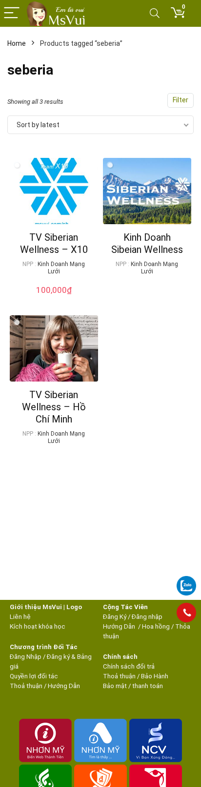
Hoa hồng (156, 626)
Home (16, 43)
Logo (74, 607)
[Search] (154, 13)
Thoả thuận (26, 686)
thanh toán (147, 686)
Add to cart (53, 299)
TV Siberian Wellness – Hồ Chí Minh (54, 407)
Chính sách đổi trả (129, 666)
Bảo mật (115, 686)
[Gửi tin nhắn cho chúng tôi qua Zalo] (186, 580)
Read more (147, 289)
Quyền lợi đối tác (34, 676)
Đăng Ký (115, 616)
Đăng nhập (147, 616)
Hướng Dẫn (120, 626)
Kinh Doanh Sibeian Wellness (147, 243)
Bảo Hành (154, 676)
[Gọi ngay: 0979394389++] (186, 612)
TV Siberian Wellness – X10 (54, 243)
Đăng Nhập (25, 656)
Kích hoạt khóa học (37, 626)
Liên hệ (20, 616)
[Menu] (11, 13)
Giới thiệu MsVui (36, 607)
